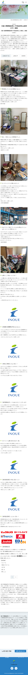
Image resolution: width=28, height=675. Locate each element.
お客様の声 (15, 55)
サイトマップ (21, 657)
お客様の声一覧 (6, 55)
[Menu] (25, 2)
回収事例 (23, 55)
